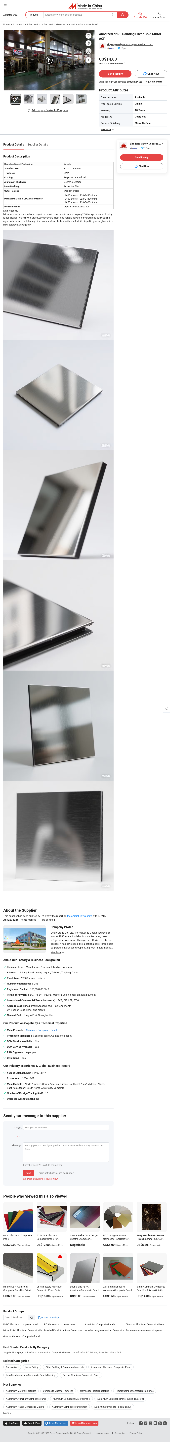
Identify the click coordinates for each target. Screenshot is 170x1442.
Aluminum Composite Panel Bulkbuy (112, 1406)
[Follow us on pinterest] (160, 1423)
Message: (17, 1145)
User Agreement (103, 1433)
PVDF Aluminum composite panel (20, 1324)
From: (19, 1127)
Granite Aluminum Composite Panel (21, 1336)
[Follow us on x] (145, 1423)
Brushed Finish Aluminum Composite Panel (64, 1330)
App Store (12, 1423)
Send (28, 1173)
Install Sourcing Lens (86, 1423)
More (6, 1412)
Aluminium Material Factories (21, 1390)
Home (6, 24)
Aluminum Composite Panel (83, 24)
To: (20, 1136)
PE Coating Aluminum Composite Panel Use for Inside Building (115, 1239)
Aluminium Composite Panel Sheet (69, 1406)
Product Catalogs (50, 1317)
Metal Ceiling (32, 1367)
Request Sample (153, 81)
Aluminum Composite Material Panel (71, 1398)
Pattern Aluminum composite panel (144, 1330)
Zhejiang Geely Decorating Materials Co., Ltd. (130, 44)
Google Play (32, 1423)
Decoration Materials (54, 24)
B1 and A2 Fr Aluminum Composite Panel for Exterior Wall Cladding (18, 1290)
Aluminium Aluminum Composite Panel (26, 1398)
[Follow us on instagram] (150, 1423)
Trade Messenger (55, 1423)
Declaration (120, 1433)
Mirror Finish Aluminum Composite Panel (23, 1330)
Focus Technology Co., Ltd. (62, 1433)
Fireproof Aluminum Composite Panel (145, 1324)
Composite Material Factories (58, 1390)
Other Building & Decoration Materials (64, 1367)
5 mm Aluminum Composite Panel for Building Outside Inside (151, 1290)
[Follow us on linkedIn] (165, 1423)
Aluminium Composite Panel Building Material (120, 1398)
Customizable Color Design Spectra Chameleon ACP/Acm (84, 1239)
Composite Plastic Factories (94, 1390)
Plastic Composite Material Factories (135, 1390)
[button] (5, 5)
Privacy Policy (135, 1433)
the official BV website (79, 915)
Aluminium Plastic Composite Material (25, 1406)
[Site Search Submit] (122, 14)
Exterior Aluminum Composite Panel (80, 1375)
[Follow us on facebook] (141, 1423)
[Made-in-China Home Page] (85, 5)
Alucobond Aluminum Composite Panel (111, 1367)
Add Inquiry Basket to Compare (50, 110)
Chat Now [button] (153, 73)
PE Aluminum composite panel (59, 1324)
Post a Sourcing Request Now (40, 1178)
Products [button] (33, 14)
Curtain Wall (12, 1367)
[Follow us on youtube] (155, 1423)
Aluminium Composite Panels (100, 1324)
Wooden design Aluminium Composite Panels (105, 1330)
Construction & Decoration (26, 24)
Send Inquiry (115, 73)
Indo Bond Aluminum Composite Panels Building (30, 1375)
